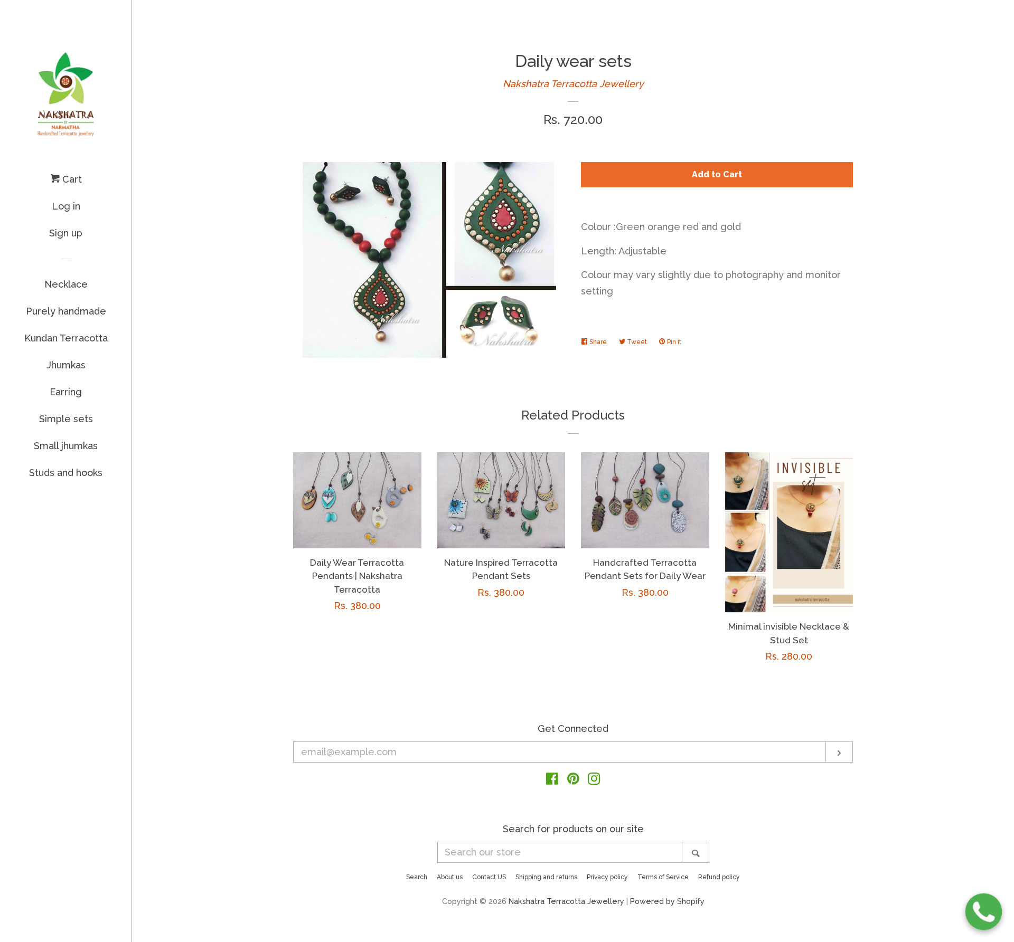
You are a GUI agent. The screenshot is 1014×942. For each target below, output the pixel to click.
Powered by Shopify (667, 901)
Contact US (489, 877)
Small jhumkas (66, 445)
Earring (66, 391)
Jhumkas (66, 364)
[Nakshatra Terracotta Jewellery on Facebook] (552, 780)
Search (416, 877)
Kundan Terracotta (66, 338)
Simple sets (66, 418)
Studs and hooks (65, 472)
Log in (66, 206)
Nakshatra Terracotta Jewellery (573, 83)
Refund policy (719, 877)
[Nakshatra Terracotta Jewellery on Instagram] (594, 780)
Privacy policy (607, 877)
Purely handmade (66, 311)
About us (450, 877)
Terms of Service (663, 877)
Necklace (66, 284)
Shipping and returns (546, 877)
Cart (71, 179)
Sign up (65, 233)
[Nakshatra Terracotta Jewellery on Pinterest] (573, 780)
